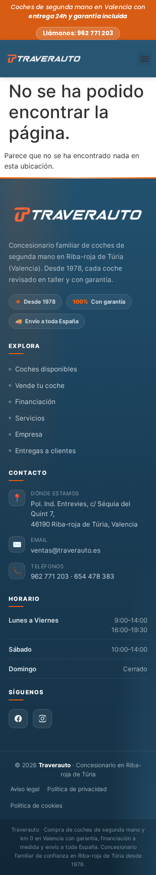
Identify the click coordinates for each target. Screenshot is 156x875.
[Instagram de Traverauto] (42, 718)
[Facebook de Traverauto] (18, 718)
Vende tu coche (40, 385)
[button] (144, 59)
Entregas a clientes (45, 451)
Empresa (28, 434)
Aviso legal (24, 789)
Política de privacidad (77, 789)
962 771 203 (50, 576)
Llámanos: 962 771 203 (78, 33)
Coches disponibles (46, 369)
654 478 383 (94, 576)
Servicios (30, 418)
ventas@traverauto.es (66, 550)
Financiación (35, 402)
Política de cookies (36, 805)
